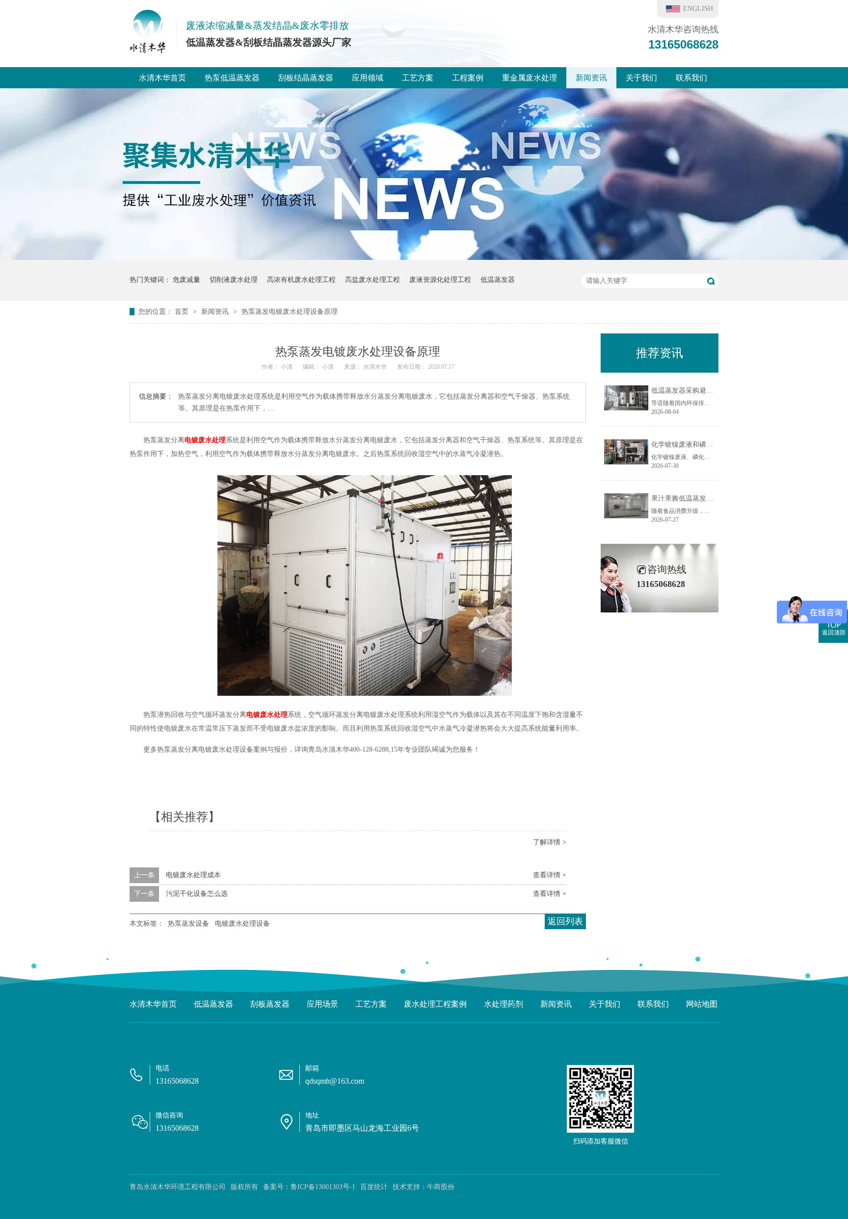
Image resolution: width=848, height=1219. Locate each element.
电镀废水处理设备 (242, 923)
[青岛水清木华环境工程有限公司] (148, 50)
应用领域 (367, 78)
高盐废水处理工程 (372, 279)
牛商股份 (440, 1187)
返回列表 (565, 921)
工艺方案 (417, 78)
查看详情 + (549, 875)
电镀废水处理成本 (193, 875)
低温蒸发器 (497, 279)
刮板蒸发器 (270, 1004)
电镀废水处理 (205, 440)
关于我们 (641, 78)
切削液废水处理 (234, 279)
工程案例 (467, 78)
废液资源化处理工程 (440, 279)
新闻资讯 (591, 78)
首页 (182, 311)
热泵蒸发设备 (188, 923)
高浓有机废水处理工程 (301, 279)
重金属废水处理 (529, 78)
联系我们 (691, 78)
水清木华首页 (162, 78)
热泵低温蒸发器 (232, 78)
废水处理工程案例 (435, 1004)
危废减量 (186, 279)
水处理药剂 (503, 1004)
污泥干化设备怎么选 (197, 893)
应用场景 (322, 1004)
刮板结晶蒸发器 (305, 78)
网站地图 (701, 1004)
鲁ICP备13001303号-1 (323, 1187)
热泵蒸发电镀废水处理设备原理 (289, 311)
